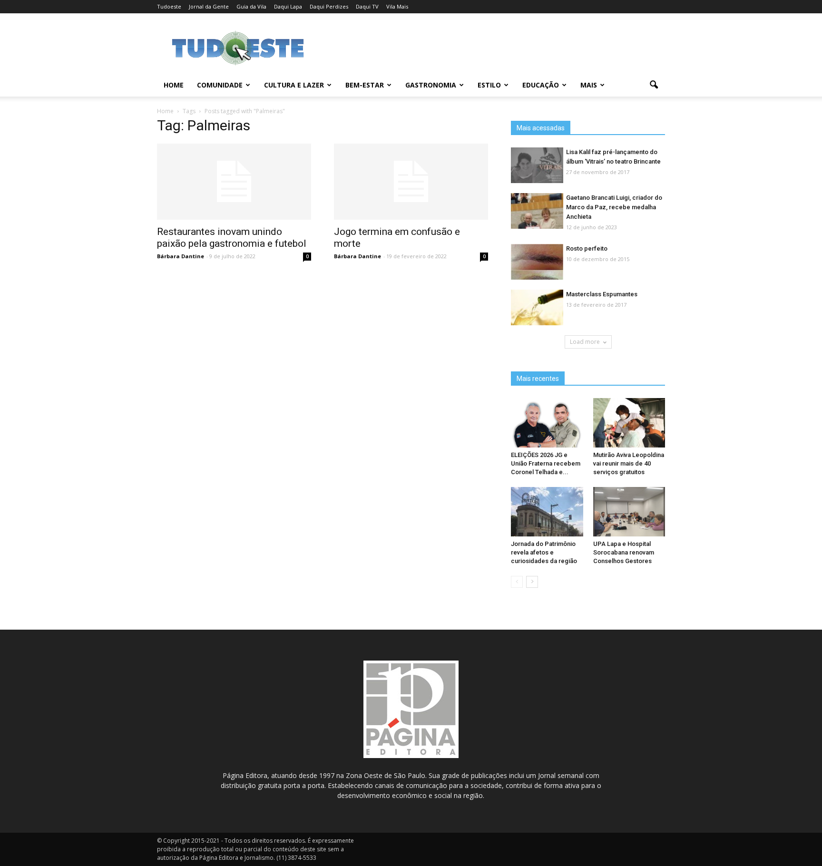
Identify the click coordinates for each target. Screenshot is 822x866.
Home (174, 84)
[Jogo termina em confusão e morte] (411, 182)
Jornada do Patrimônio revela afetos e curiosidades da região (544, 552)
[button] (653, 85)
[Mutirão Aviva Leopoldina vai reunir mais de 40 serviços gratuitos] (629, 423)
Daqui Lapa (288, 6)
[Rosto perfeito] (537, 262)
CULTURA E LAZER (294, 84)
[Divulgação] (537, 211)
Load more (585, 342)
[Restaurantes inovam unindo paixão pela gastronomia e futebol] (234, 182)
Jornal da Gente (209, 6)
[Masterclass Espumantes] (537, 308)
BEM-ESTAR (364, 84)
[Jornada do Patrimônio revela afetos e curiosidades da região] (547, 511)
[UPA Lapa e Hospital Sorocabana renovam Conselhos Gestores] (629, 511)
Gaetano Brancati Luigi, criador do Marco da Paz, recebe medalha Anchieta (614, 207)
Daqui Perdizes (329, 6)
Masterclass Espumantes (601, 294)
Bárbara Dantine (180, 256)
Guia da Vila (251, 6)
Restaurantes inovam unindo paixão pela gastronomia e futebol (231, 237)
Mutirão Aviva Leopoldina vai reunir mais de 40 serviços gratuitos (628, 463)
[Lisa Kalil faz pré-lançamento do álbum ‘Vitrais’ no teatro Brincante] (537, 165)
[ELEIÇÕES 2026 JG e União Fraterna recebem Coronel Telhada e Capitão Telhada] (547, 423)
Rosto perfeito (586, 248)
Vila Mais (397, 6)
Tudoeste (169, 6)
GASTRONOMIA (430, 84)
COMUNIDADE (220, 84)
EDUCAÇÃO (540, 84)
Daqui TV (367, 6)
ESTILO (489, 84)
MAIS (588, 84)
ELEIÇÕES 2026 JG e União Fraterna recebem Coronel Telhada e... (545, 463)
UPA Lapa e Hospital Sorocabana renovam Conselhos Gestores (623, 552)
